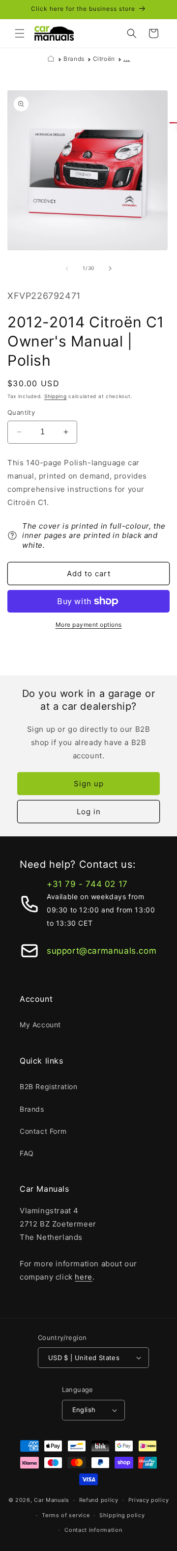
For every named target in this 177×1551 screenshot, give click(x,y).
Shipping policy (122, 1515)
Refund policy (98, 1500)
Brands (74, 58)
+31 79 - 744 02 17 (87, 884)
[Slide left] (67, 268)
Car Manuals (51, 1500)
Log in (89, 811)
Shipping (55, 396)
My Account (40, 1024)
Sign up (89, 783)
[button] (19, 33)
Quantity (21, 412)
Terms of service (65, 1515)
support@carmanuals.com (101, 951)
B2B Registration (49, 1086)
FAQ (27, 1153)
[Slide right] (110, 268)
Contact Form (43, 1131)
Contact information (93, 1529)
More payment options (89, 624)
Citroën (104, 58)
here (83, 1277)
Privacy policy (148, 1500)
